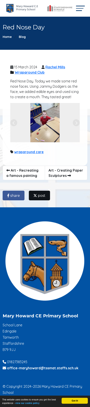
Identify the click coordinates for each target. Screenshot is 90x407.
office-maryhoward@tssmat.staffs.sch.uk (42, 368)
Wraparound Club (30, 72)
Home (7, 37)
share (14, 196)
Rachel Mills (55, 67)
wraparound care (29, 152)
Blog (22, 37)
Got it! (75, 400)
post (41, 196)
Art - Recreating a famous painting (22, 173)
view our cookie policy (27, 403)
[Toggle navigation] (80, 8)
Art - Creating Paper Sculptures (65, 173)
